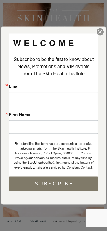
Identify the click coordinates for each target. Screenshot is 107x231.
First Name (19, 115)
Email (14, 86)
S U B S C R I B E (54, 183)
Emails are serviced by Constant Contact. (63, 167)
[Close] (100, 32)
